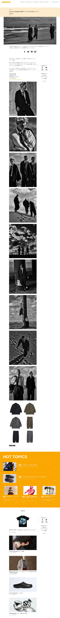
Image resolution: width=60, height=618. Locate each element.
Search (55, 2)
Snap (42, 2)
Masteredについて (44, 73)
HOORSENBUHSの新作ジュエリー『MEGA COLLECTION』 (18, 613)
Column (36, 2)
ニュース (10, 9)
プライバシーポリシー (44, 76)
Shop (46, 2)
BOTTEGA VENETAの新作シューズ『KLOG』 (16, 593)
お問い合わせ (44, 75)
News (23, 2)
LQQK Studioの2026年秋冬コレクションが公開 (16, 551)
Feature (29, 2)
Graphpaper (10, 445)
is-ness (14, 445)
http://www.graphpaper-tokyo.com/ (15, 79)
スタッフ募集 (44, 78)
